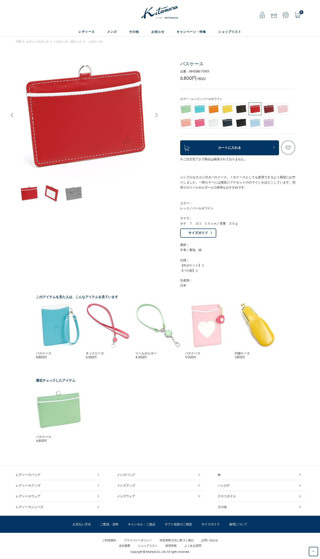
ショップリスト (148, 545)
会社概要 (124, 545)
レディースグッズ (37, 41)
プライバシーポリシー (138, 540)
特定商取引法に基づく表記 (176, 540)
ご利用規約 (109, 540)
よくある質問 (192, 545)
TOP (18, 41)
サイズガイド (198, 233)
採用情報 (171, 545)
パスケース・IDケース (68, 41)
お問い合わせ (209, 540)
